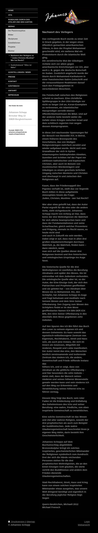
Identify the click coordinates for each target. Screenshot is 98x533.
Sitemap (30, 521)
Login (87, 521)
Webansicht (84, 525)
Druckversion (17, 521)
